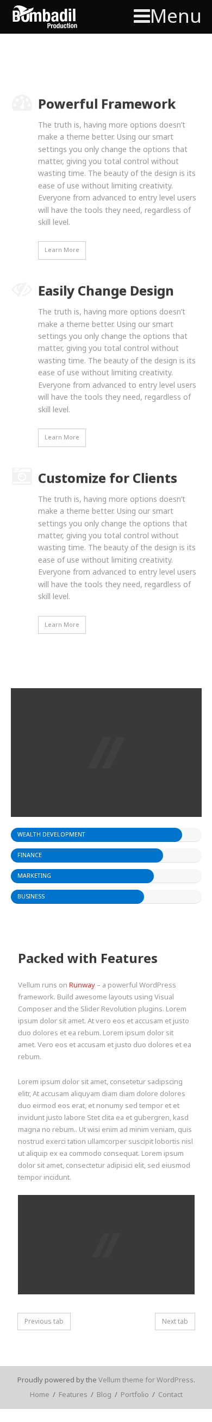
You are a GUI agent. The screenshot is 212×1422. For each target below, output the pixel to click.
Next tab (175, 1321)
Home (39, 1394)
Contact (170, 1394)
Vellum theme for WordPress (146, 1380)
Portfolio (135, 1394)
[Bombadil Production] (45, 16)
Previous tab (44, 1321)
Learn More (62, 250)
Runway (82, 985)
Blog (104, 1394)
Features (73, 1394)
